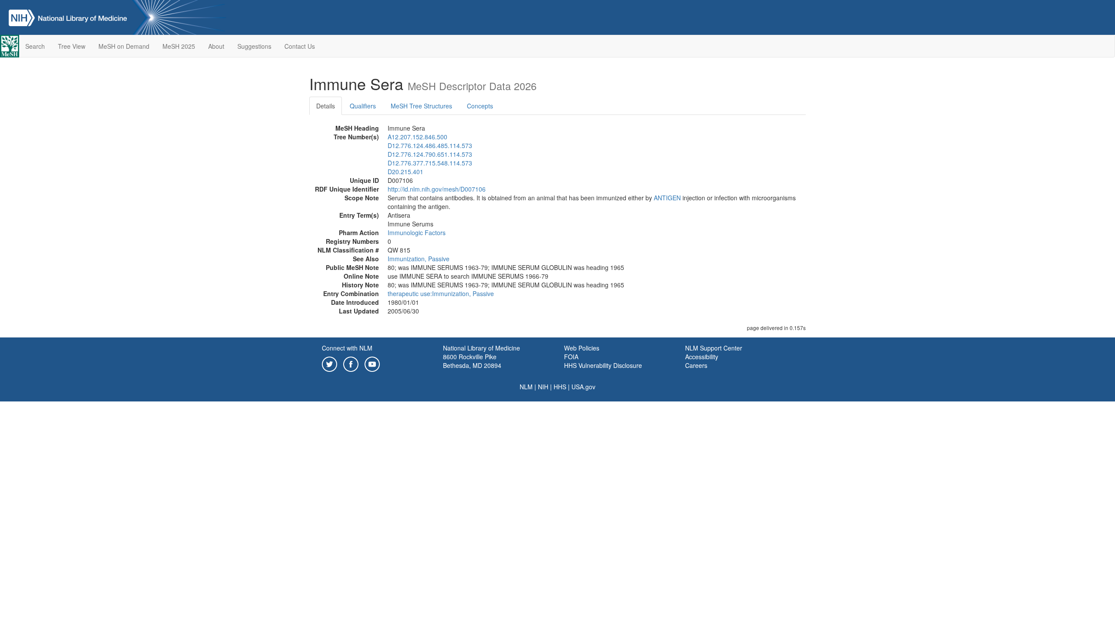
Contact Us (299, 46)
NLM (526, 386)
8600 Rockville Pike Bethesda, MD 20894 (472, 361)
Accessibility (701, 356)
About (216, 46)
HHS (560, 386)
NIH (543, 386)
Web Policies (581, 348)
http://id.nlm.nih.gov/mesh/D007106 (437, 189)
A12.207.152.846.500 (417, 136)
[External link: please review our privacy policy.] (329, 363)
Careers (696, 365)
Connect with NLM (347, 348)
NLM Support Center (713, 348)
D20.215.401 (405, 171)
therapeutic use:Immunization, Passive (441, 293)
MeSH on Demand (123, 46)
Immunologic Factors (417, 232)
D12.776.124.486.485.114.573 (430, 145)
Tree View (71, 46)
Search (35, 46)
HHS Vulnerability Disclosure (603, 365)
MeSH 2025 (178, 46)
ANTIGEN (667, 197)
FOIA (571, 356)
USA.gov (583, 386)
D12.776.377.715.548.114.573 (430, 162)
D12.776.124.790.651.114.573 (430, 154)
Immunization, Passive (418, 258)
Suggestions (254, 46)
